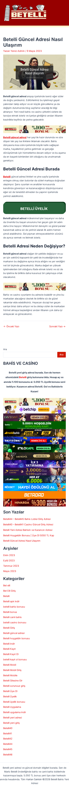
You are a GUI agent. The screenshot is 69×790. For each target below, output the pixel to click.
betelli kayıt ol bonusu (15, 659)
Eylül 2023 (9, 560)
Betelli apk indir (11, 601)
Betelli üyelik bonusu (14, 701)
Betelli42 (7, 738)
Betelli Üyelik (10, 696)
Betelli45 (7, 749)
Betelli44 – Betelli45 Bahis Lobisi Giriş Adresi (27, 519)
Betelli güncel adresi (14, 633)
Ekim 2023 (9, 555)
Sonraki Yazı (57, 326)
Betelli (22, 377)
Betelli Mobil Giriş (12, 670)
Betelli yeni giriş (11, 722)
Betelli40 (7, 728)
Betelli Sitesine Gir (12, 680)
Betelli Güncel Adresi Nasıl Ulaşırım (21, 540)
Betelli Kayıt (9, 648)
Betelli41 (7, 733)
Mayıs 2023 (9, 571)
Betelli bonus (10, 612)
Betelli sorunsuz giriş (14, 685)
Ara (5, 349)
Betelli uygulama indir (14, 712)
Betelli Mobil (9, 664)
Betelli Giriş (9, 627)
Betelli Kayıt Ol (10, 654)
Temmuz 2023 (11, 565)
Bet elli (6, 585)
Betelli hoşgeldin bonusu (16, 638)
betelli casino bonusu (14, 622)
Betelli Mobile (10, 675)
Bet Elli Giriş (9, 590)
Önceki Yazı (11, 326)
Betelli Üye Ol (10, 691)
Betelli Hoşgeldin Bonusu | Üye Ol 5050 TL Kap (28, 535)
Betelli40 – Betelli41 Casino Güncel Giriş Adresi (28, 524)
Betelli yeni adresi (12, 717)
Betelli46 (7, 754)
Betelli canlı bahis (12, 617)
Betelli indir (9, 643)
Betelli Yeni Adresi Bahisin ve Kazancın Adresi (27, 530)
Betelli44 (7, 744)
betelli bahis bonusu (14, 606)
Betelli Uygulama (12, 707)
